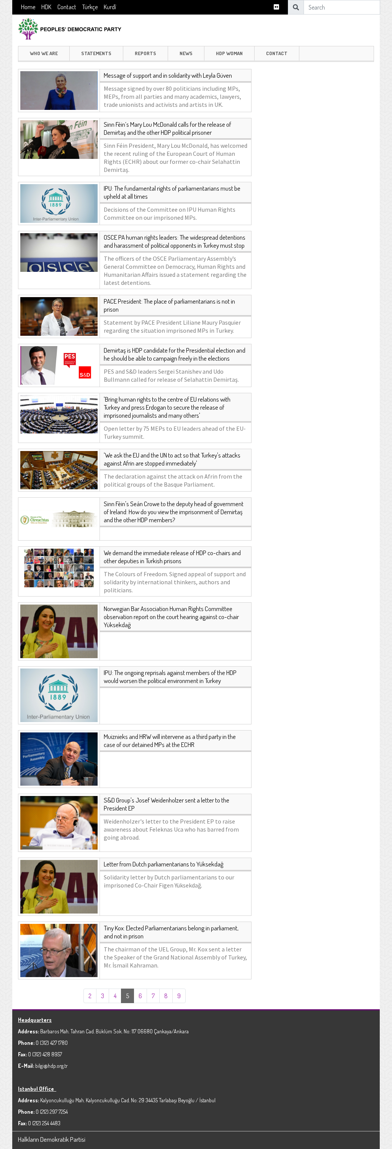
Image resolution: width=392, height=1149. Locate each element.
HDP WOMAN (229, 53)
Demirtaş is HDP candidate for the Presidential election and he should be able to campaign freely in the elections (174, 354)
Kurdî (110, 7)
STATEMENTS (96, 53)
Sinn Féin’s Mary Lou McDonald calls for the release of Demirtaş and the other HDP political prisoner (167, 128)
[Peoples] (73, 28)
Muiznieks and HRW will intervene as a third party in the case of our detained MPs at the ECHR (170, 740)
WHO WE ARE (44, 53)
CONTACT (276, 53)
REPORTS (145, 53)
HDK (46, 7)
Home (28, 7)
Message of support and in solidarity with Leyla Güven (168, 75)
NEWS (186, 53)
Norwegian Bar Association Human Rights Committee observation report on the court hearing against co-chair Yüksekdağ (171, 617)
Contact (66, 7)
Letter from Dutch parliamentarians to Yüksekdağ (164, 864)
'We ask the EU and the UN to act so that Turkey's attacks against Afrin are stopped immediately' (172, 459)
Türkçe (90, 7)
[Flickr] (276, 7)
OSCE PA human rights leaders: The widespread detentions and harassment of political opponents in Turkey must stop (174, 241)
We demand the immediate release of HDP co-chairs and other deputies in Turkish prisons (172, 557)
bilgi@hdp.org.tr (51, 1065)
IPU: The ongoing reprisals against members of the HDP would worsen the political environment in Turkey (170, 676)
